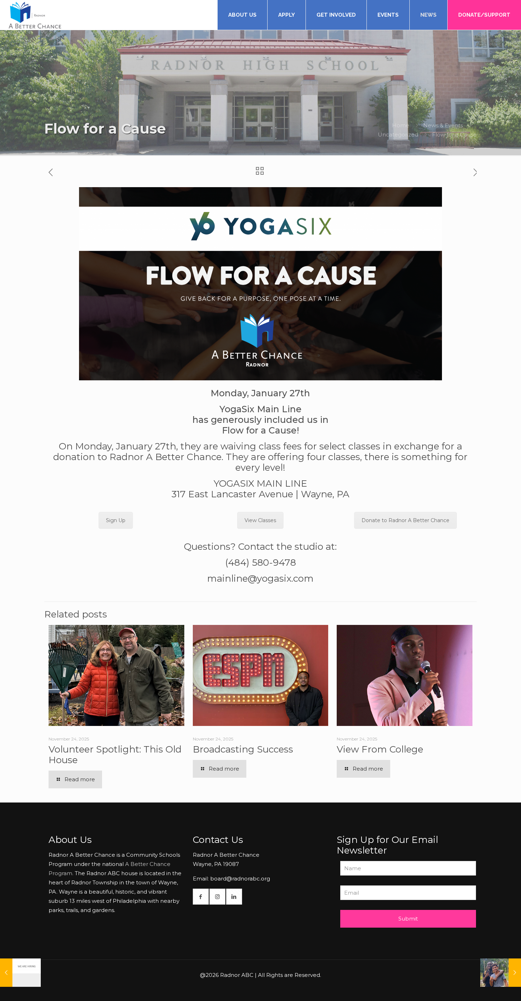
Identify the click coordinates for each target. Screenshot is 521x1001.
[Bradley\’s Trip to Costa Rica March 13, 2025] (500, 972)
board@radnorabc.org (240, 878)
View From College (380, 749)
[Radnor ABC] (35, 15)
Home (400, 125)
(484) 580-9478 (260, 562)
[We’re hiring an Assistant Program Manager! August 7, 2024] (20, 972)
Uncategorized (398, 134)
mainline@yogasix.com (260, 578)
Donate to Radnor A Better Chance (405, 520)
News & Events (443, 125)
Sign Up (115, 520)
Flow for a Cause (454, 134)
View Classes (260, 520)
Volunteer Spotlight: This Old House (115, 755)
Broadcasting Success (243, 749)
